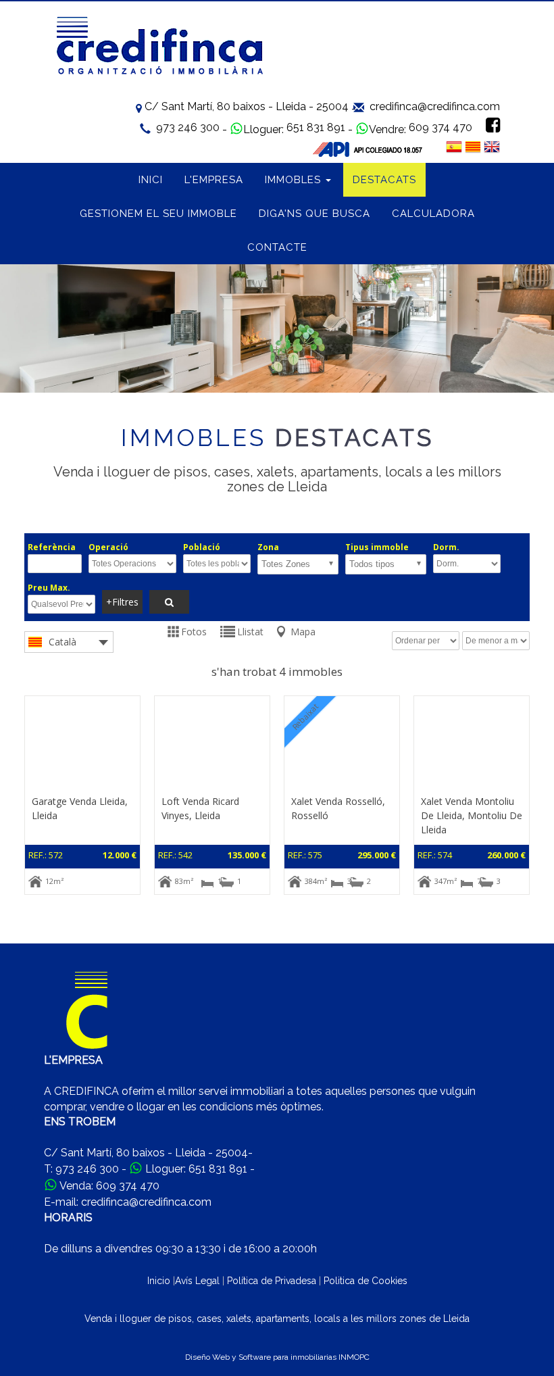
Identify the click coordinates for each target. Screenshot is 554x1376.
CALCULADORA (433, 213)
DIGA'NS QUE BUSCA (314, 213)
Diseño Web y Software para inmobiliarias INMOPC (277, 1357)
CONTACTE (277, 247)
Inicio (158, 1280)
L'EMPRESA (213, 180)
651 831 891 (315, 127)
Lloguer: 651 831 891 (196, 1168)
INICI (150, 180)
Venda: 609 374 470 (109, 1185)
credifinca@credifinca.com (435, 106)
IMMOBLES (294, 180)
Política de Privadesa (271, 1280)
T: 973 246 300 (81, 1168)
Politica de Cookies (365, 1280)
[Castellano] (454, 145)
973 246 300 (188, 127)
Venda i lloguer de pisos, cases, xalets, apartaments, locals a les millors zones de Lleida (277, 1318)
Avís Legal (197, 1280)
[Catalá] (473, 145)
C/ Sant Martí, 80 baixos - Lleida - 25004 (247, 106)
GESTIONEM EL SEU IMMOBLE (158, 213)
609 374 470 (440, 127)
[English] (492, 145)
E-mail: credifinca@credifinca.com (127, 1202)
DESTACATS (384, 180)
